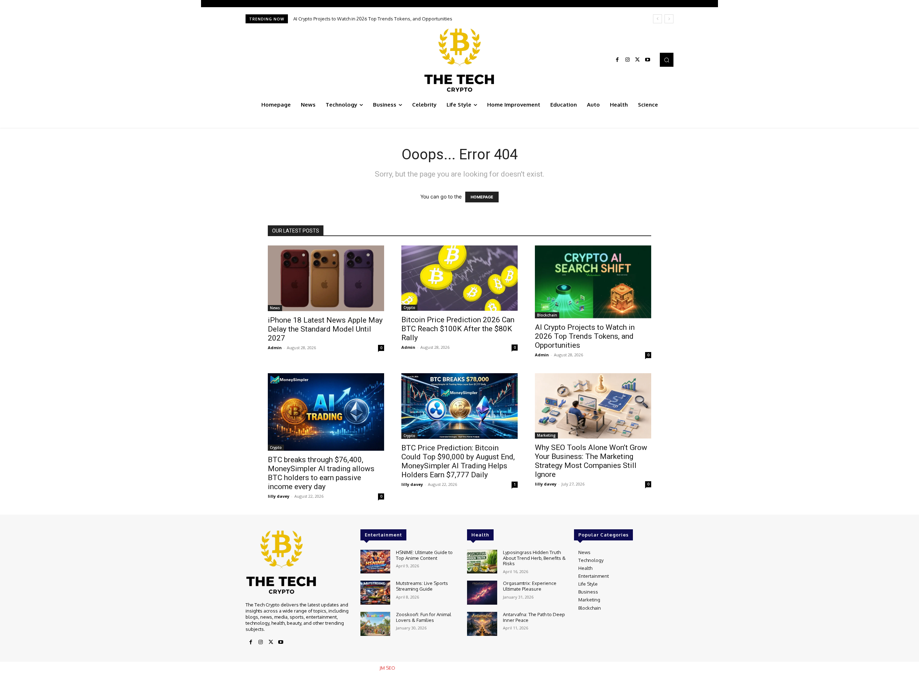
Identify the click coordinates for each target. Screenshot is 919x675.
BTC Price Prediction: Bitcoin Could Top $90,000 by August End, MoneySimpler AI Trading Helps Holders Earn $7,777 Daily (458, 461)
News (275, 307)
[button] (666, 59)
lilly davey (278, 496)
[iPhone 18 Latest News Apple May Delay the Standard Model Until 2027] (326, 278)
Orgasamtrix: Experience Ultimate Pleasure (529, 586)
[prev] (657, 18)
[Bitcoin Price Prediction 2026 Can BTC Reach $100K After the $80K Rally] (459, 278)
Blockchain (547, 315)
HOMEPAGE (482, 197)
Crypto (409, 307)
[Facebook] (617, 60)
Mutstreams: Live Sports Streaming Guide (422, 586)
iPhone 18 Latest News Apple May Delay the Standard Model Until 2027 (325, 329)
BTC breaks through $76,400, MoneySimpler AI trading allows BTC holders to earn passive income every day (415, 19)
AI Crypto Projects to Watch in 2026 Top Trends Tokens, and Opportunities (585, 336)
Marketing (546, 435)
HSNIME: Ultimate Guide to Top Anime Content (424, 555)
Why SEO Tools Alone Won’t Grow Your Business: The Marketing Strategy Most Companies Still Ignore (591, 461)
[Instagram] (627, 60)
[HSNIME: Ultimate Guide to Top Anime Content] (375, 562)
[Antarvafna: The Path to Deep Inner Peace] (482, 624)
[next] (668, 18)
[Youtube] (648, 60)
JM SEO (387, 668)
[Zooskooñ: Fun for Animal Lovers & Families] (375, 624)
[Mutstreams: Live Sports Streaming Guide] (375, 593)
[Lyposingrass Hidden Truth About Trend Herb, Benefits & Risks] (482, 562)
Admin (275, 347)
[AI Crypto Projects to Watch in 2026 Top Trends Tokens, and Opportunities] (593, 281)
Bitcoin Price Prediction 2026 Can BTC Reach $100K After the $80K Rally (457, 328)
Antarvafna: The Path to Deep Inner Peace (534, 617)
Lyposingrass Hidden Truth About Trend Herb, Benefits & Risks (534, 557)
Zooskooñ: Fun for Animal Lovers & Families (423, 617)
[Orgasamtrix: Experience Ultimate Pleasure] (482, 593)
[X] (638, 60)
